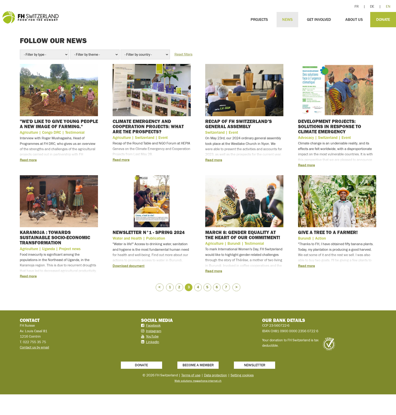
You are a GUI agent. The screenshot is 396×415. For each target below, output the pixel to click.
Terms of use (190, 375)
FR (357, 6)
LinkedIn (152, 342)
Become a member (198, 365)
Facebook (153, 325)
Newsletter (254, 365)
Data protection (215, 375)
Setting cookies (242, 375)
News (287, 19)
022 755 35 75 (34, 342)
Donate (383, 19)
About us (354, 19)
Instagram (153, 331)
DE (372, 6)
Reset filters (183, 54)
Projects (259, 19)
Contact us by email (34, 347)
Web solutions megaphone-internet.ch (198, 380)
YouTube (152, 336)
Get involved (319, 19)
